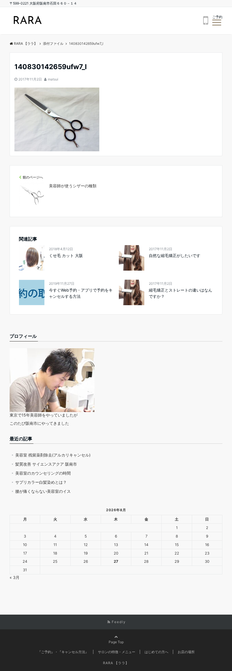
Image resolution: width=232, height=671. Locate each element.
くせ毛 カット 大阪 (66, 255)
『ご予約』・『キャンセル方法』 (63, 652)
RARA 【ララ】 (25, 43)
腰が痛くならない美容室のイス (43, 491)
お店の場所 (186, 652)
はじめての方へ (156, 652)
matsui (53, 79)
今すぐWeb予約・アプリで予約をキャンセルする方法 (81, 293)
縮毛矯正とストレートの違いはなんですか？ (180, 293)
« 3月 (15, 577)
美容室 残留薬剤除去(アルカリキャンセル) (53, 455)
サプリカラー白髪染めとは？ (41, 482)
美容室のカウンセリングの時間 (43, 473)
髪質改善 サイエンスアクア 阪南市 (46, 464)
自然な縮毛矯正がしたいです (174, 255)
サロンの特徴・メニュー (116, 652)
